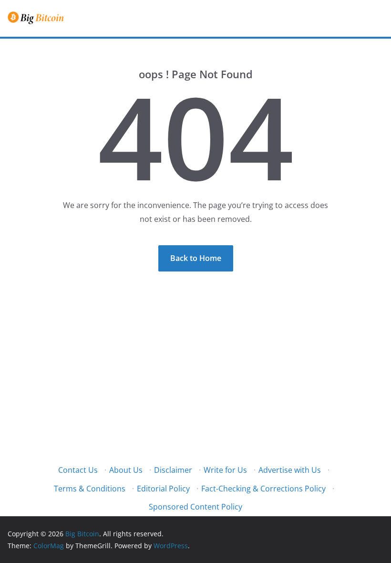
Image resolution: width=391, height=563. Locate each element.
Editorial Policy (163, 488)
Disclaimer (173, 470)
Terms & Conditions (89, 488)
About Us (126, 470)
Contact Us (78, 470)
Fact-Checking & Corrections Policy (263, 488)
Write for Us (225, 470)
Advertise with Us (289, 470)
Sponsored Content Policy (195, 506)
